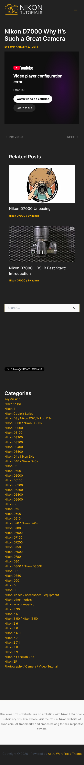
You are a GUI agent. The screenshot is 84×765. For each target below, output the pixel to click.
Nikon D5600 (13, 499)
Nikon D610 (12, 518)
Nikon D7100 (13, 537)
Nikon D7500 (13, 552)
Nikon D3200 (13, 437)
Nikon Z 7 (11, 638)
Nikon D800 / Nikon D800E (23, 566)
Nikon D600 (12, 514)
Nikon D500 (12, 471)
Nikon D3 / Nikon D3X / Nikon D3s (28, 418)
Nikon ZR (10, 661)
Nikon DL (10, 590)
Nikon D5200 (13, 485)
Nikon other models (18, 599)
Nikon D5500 (13, 494)
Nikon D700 (12, 528)
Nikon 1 (9, 409)
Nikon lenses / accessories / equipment (31, 595)
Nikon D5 (10, 466)
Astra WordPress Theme (65, 754)
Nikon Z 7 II (12, 642)
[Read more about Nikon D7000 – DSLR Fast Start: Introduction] (42, 244)
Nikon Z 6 (11, 623)
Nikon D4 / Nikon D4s (19, 456)
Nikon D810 (12, 571)
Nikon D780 (12, 557)
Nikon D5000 (13, 475)
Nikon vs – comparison (20, 604)
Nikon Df (10, 585)
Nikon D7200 (13, 542)
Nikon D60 (11, 509)
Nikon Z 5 (11, 614)
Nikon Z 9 (11, 652)
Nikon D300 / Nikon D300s (23, 423)
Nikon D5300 (13, 490)
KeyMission (12, 399)
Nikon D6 (10, 504)
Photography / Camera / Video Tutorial (30, 666)
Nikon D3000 (13, 428)
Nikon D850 (12, 576)
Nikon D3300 (13, 442)
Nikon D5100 (13, 480)
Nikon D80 (11, 561)
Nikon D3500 (13, 452)
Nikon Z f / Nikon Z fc (19, 657)
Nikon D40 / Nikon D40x (21, 461)
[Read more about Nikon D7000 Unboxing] (42, 184)
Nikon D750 (12, 547)
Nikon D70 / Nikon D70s (21, 523)
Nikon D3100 (13, 433)
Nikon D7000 (13, 533)
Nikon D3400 (13, 447)
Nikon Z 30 (12, 609)
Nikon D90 (11, 580)
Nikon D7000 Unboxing (30, 208)
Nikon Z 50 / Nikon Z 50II (21, 619)
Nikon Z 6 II (12, 628)
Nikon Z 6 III (12, 633)
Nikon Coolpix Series (18, 414)
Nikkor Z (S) (12, 404)
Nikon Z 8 (11, 647)
